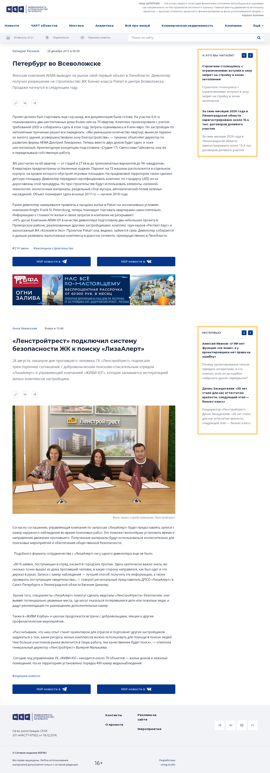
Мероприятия (149, 729)
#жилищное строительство (53, 248)
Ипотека (76, 25)
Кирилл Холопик (253, 15)
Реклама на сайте (147, 717)
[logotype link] (27, 9)
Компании (233, 25)
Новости (12, 25)
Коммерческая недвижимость (187, 25)
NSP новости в (48, 261)
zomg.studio (168, 764)
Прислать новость (99, 37)
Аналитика (104, 25)
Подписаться (61, 37)
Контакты (113, 715)
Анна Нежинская (24, 328)
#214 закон (20, 248)
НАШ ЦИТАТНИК (149, 3)
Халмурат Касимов (25, 51)
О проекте (114, 724)
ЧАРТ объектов (44, 25)
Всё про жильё (137, 25)
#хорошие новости (26, 676)
